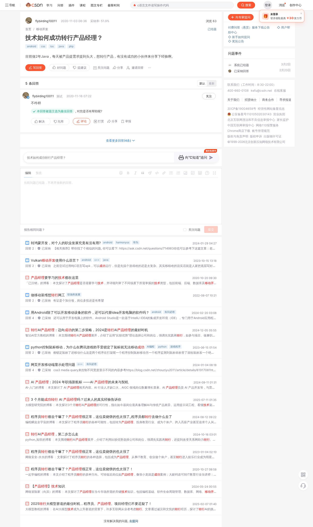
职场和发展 (73, 294)
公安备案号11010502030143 (251, 114)
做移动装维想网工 (48, 295)
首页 (28, 29)
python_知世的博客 (38, 439)
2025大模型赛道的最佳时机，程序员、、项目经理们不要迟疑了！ (91, 503)
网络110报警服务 (267, 125)
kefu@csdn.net (261, 90)
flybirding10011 (46, 21)
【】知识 (48, 486)
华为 (135, 242)
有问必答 (170, 311)
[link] (28, 29)
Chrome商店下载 (238, 130)
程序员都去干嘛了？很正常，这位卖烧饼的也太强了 (80, 451)
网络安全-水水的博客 (39, 457)
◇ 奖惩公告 (236, 41)
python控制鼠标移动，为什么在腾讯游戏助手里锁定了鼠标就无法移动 (87, 347)
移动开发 (42, 29)
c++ (97, 259)
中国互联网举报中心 (240, 125)
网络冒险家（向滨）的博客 (43, 491)
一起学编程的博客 (37, 474)
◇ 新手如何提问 (239, 37)
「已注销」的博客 (37, 283)
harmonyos (122, 242)
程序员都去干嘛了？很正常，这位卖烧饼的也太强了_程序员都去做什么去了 (101, 416)
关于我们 (233, 99)
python (162, 346)
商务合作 (268, 99)
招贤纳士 (251, 99)
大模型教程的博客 (37, 509)
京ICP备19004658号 (241, 108)
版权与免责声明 (237, 136)
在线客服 (280, 90)
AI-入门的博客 (34, 387)
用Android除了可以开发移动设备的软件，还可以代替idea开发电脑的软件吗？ (90, 312)
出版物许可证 (272, 136)
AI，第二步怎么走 (54, 434)
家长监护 (283, 119)
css (43, 46)
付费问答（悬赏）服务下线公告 (249, 27)
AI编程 (150, 346)
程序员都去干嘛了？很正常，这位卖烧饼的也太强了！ (82, 469)
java (61, 46)
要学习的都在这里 (55, 277)
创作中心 (296, 5)
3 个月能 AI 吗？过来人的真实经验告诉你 (76, 399)
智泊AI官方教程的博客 (40, 335)
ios (52, 46)
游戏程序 (175, 346)
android (31, 46)
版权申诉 (256, 136)
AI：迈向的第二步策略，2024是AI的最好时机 (89, 330)
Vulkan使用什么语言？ (55, 260)
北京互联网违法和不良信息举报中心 (251, 119)
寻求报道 (285, 99)
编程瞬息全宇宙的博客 (40, 422)
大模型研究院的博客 (38, 405)
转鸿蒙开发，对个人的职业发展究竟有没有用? (66, 243)
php (71, 46)
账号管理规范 (261, 130)
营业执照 (279, 114)
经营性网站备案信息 (271, 108)
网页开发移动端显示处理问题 (53, 364)
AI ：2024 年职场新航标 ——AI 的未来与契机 (79, 382)
